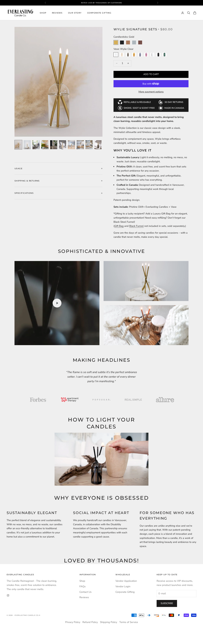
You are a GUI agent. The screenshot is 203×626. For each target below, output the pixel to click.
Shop (43, 13)
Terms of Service (128, 622)
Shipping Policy (108, 622)
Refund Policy (90, 622)
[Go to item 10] (98, 144)
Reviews (57, 13)
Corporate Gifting (99, 13)
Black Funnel (136, 226)
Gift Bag (119, 226)
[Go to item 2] (27, 144)
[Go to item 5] (54, 144)
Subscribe (167, 603)
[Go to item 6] (62, 144)
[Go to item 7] (71, 144)
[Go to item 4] (45, 144)
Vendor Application (126, 581)
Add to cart (151, 74)
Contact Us (85, 592)
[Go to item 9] (89, 144)
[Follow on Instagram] (8, 595)
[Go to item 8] (80, 144)
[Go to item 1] (18, 144)
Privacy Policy (72, 622)
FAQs (82, 586)
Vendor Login (122, 586)
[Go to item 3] (36, 144)
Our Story (75, 13)
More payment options (151, 91)
